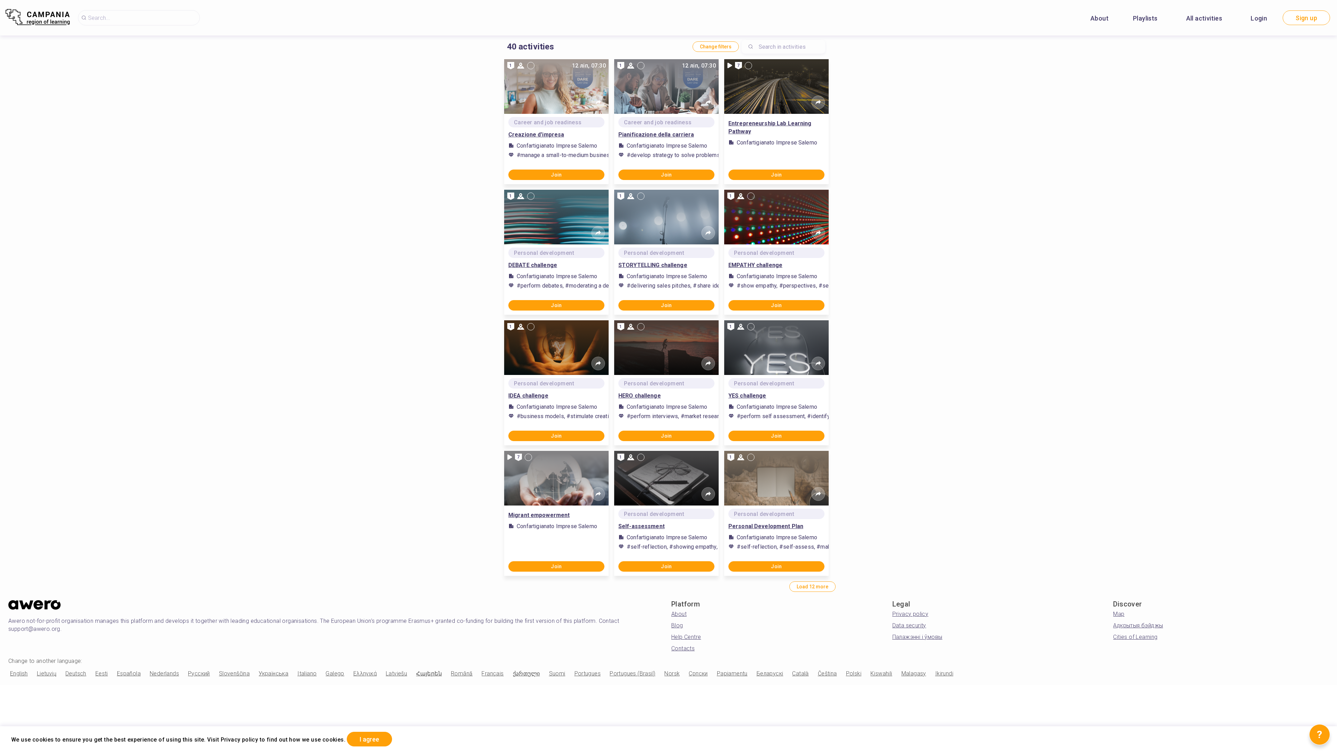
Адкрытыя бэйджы (1138, 625)
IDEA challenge (528, 395)
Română (461, 673)
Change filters (716, 46)
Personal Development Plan (765, 526)
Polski (853, 673)
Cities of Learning (1135, 637)
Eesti (101, 673)
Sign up (1306, 18)
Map (1118, 614)
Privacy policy (910, 614)
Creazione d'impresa (536, 134)
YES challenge (747, 395)
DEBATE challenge (532, 265)
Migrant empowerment (539, 515)
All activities (1204, 18)
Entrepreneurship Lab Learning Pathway (769, 127)
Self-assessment (641, 526)
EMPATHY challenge (755, 265)
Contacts (683, 648)
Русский (199, 673)
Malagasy (913, 673)
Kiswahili (881, 673)
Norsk (672, 673)
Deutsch (75, 673)
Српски (698, 673)
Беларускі (770, 673)
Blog (677, 625)
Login (1259, 18)
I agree (369, 739)
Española (129, 673)
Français (492, 673)
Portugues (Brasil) (632, 673)
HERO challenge (639, 395)
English (19, 673)
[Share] (598, 102)
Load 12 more (812, 586)
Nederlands (164, 673)
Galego (335, 673)
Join (556, 175)
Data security (909, 625)
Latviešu (396, 673)
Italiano (306, 673)
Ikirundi (944, 673)
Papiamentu (732, 673)
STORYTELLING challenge (652, 265)
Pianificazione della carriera (656, 134)
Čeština (827, 673)
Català (800, 673)
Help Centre (686, 637)
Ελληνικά (365, 673)
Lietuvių (46, 673)
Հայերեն (429, 673)
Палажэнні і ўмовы (917, 637)
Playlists (1145, 18)
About (1099, 18)
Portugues (587, 673)
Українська (273, 673)
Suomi (557, 673)
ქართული (526, 673)
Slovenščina (234, 673)
